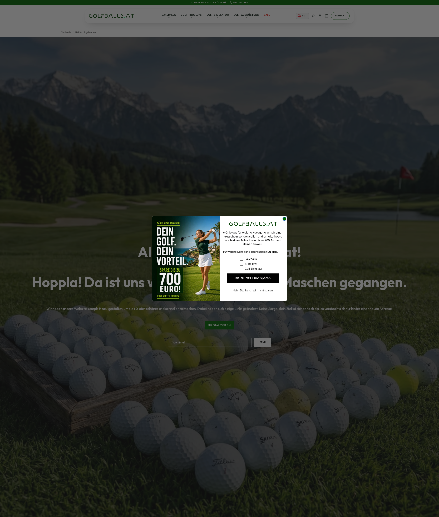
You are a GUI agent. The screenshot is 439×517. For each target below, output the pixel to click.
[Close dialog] (284, 219)
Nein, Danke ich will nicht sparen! (253, 290)
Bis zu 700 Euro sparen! (253, 278)
